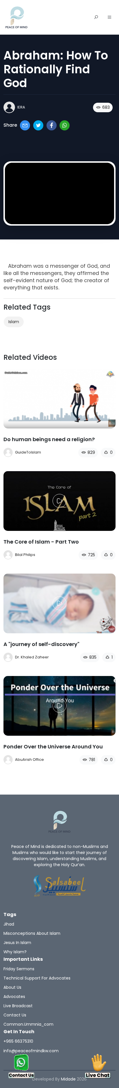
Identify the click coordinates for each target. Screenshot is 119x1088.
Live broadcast (18, 1006)
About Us (12, 987)
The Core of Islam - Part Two (41, 541)
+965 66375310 (18, 1041)
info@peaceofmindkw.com (31, 1051)
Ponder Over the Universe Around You (53, 746)
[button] (109, 17)
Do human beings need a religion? (49, 439)
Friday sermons (18, 969)
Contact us (14, 1015)
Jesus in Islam (17, 942)
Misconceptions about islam (31, 933)
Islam (13, 322)
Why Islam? (15, 952)
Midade (68, 1079)
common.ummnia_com (28, 1024)
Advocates (14, 996)
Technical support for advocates (36, 978)
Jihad (8, 924)
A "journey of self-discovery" (41, 644)
